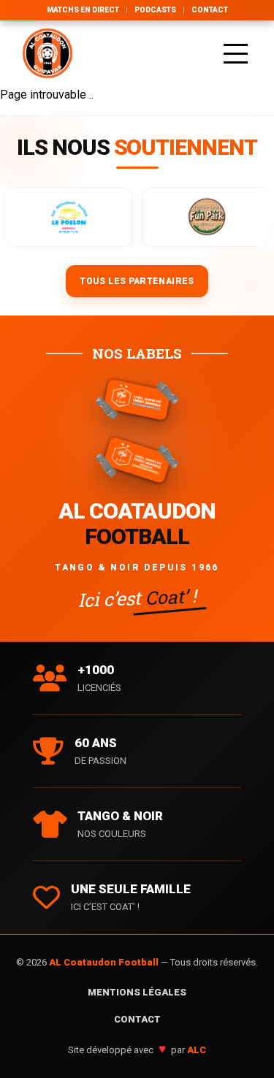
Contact (209, 10)
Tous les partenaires (137, 281)
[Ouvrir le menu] (235, 53)
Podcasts (155, 10)
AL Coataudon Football (105, 962)
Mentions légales (137, 992)
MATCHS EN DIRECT (83, 10)
